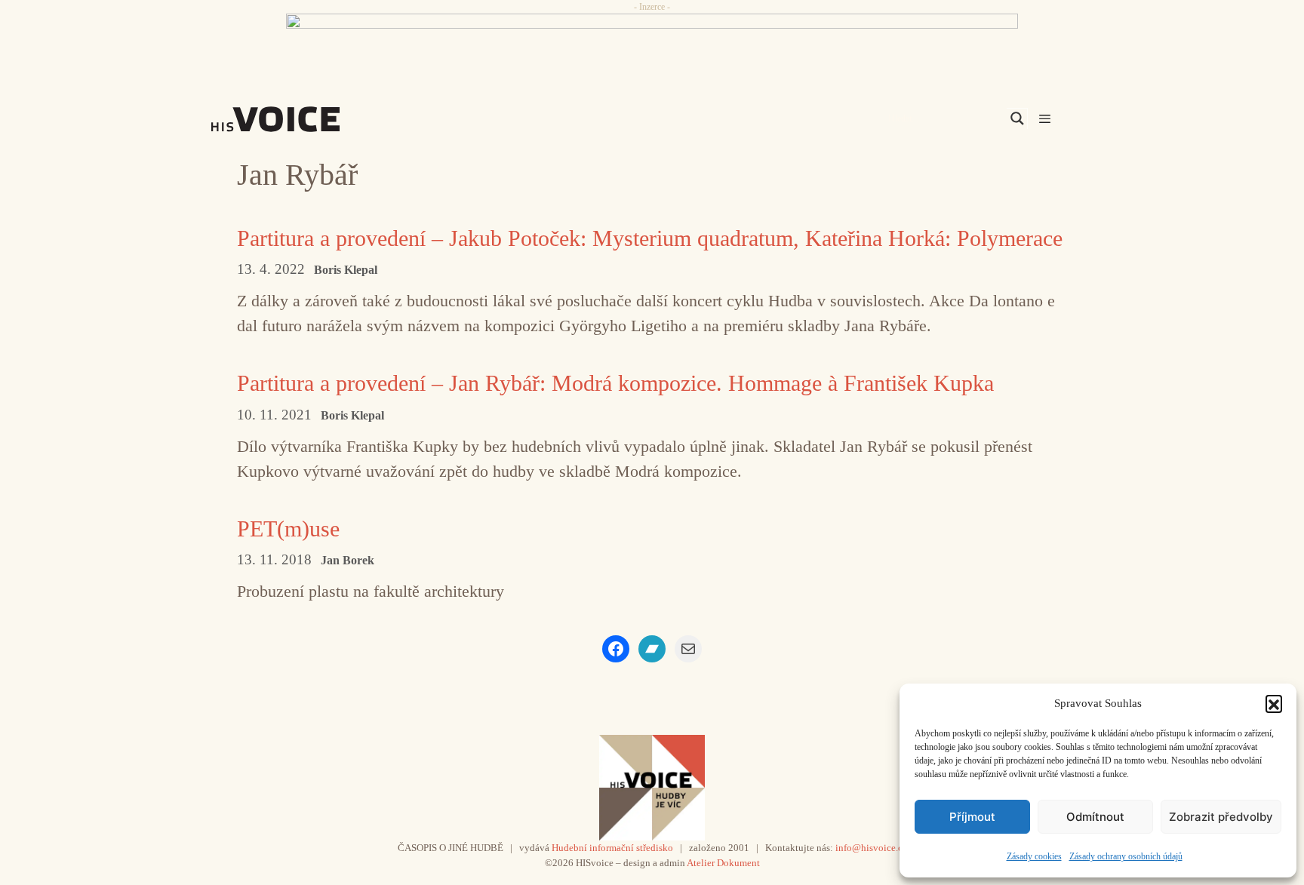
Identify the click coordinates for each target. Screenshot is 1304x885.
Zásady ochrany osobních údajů (1126, 856)
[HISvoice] (308, 119)
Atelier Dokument (723, 862)
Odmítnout (1095, 817)
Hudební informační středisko (612, 847)
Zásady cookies (1034, 856)
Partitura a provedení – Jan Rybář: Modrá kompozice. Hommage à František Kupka (615, 382)
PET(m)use (288, 528)
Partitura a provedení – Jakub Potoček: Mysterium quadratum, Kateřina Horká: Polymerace (650, 238)
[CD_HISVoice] (652, 47)
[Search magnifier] (1017, 118)
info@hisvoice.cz (871, 847)
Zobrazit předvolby (1221, 817)
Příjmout (972, 817)
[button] (1273, 703)
